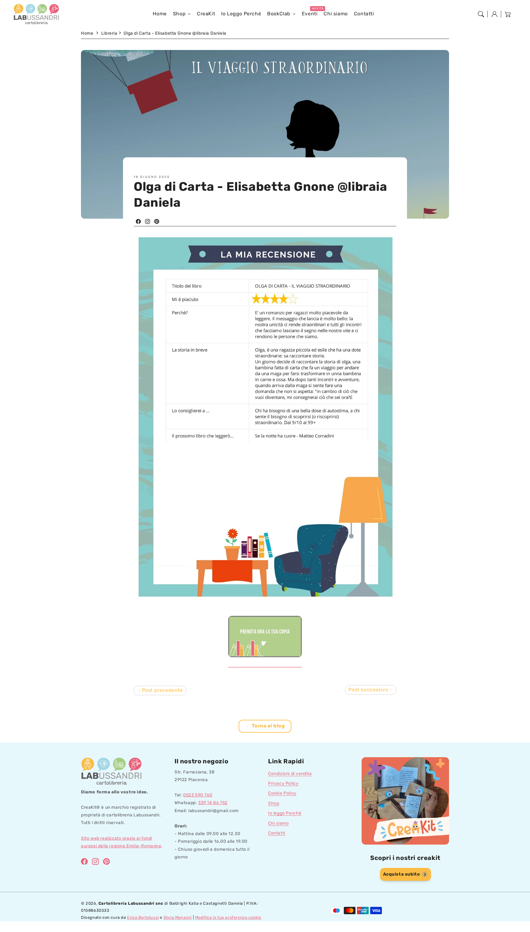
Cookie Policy (282, 793)
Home (87, 33)
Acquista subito (401, 874)
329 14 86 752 (213, 802)
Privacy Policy (283, 783)
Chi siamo (278, 823)
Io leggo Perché (284, 813)
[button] (481, 14)
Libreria (109, 33)
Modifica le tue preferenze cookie (228, 917)
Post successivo (369, 689)
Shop (179, 14)
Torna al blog (268, 726)
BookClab (278, 14)
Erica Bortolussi (143, 917)
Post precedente (161, 690)
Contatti (276, 833)
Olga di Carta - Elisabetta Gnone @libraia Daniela (175, 33)
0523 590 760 (197, 795)
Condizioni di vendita (290, 773)
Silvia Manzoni (177, 917)
